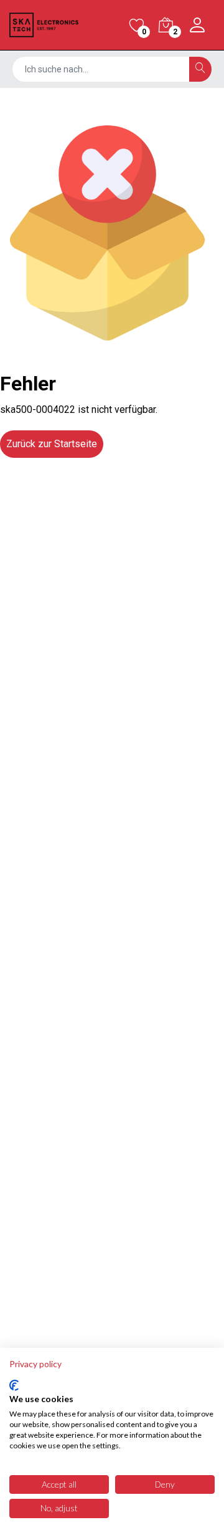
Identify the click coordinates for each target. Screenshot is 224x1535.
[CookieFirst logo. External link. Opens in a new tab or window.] (14, 1385)
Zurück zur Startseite (51, 444)
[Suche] (200, 69)
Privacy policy (35, 1363)
